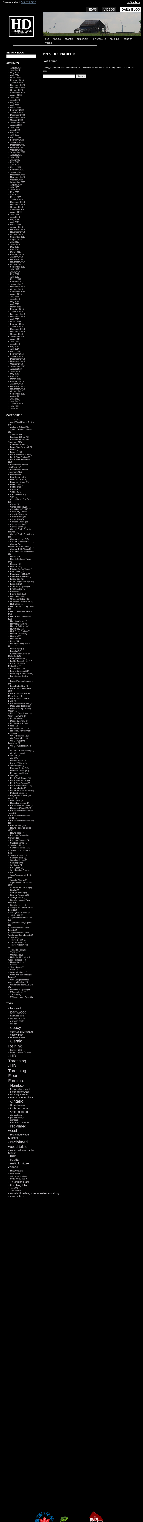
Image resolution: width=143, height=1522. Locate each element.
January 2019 (16, 227)
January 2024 (16, 83)
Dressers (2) (16, 566)
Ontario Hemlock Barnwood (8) (17, 754)
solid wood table (18, 1178)
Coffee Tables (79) (18, 507)
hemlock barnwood (20, 1092)
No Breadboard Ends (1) (21, 728)
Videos (109, 9)
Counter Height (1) (18, 524)
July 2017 (14, 269)
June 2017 (15, 272)
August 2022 (16, 125)
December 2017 (17, 259)
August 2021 (16, 155)
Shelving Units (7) (18, 863)
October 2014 (16, 334)
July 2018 (14, 242)
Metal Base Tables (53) (20, 706)
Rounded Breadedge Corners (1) (18, 836)
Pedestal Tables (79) (19, 771)
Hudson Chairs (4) (18, 634)
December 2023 (17, 85)
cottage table (17, 1021)
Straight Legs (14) (18, 905)
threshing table (19, 1185)
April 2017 (14, 277)
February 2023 (17, 110)
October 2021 (16, 150)
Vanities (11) (15, 965)
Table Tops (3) (16, 915)
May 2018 (14, 247)
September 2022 (17, 122)
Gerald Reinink (15, 1043)
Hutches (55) (16, 639)
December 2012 (17, 386)
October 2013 (16, 364)
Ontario (16, 1101)
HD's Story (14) (17, 629)
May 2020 (14, 192)
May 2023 (14, 102)
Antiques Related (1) (19, 427)
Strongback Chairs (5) (20, 912)
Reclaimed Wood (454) (20, 808)
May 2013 (14, 374)
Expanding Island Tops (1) (22, 581)
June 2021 (15, 160)
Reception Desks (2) (19, 803)
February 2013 (17, 381)
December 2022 (17, 115)
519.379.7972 (28, 2)
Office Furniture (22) (19, 736)
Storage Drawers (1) (19, 895)
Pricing (49, 43)
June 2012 (15, 401)
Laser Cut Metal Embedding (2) (16, 664)
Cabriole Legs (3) (18, 494)
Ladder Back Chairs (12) (21, 661)
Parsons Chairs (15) (19, 768)
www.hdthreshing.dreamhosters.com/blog (34, 1193)
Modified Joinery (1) (19, 721)
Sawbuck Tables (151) (20, 848)
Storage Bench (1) (18, 893)
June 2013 (15, 371)
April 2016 (14, 304)
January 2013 (16, 384)
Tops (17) (14, 937)
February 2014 (17, 354)
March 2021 (15, 167)
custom (13, 1024)
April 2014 (14, 349)
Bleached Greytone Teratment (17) (18, 465)
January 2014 (16, 356)
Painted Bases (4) (18, 761)
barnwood (18, 1012)
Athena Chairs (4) (18, 435)
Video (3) (14, 970)
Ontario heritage (17, 1105)
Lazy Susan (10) (17, 668)
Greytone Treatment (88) (21, 601)
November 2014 (17, 331)
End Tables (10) (17, 571)
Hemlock (17, 1085)
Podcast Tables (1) (18, 793)
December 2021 (17, 145)
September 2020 (17, 182)
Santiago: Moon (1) (18, 845)
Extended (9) (16, 584)
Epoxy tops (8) (17, 579)
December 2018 (17, 229)
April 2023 (14, 105)
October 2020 (16, 180)
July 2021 (14, 157)
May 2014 (14, 346)
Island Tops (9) (17, 649)
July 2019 (14, 214)
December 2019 (17, 202)
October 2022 (16, 120)
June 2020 (15, 189)
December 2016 (17, 287)
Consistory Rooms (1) (20, 512)
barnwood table (17, 1016)
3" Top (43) (15, 419)
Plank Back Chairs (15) (20, 778)
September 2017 (17, 267)
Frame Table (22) (18, 594)
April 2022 (14, 135)
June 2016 (15, 299)
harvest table (16, 1050)
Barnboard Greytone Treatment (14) (18, 441)
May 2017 (14, 274)
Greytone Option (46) (20, 599)
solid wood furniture (18, 1176)
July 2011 (14, 406)
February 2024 (17, 80)
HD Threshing (18, 28)
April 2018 (14, 249)
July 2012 (14, 399)
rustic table (16, 1170)
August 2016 (16, 294)
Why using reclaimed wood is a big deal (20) (18, 981)
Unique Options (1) (18, 962)
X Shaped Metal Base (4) (21, 997)
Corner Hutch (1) (18, 517)
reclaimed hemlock (19, 1122)
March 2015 (15, 321)
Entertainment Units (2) (20, 576)
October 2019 (16, 207)
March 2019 (15, 224)
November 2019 (17, 204)
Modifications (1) (17, 718)
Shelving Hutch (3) (18, 860)
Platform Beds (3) (18, 788)
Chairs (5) (14, 504)
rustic (14, 1159)
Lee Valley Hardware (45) (21, 673)
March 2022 (15, 137)
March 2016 (15, 307)
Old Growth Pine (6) (19, 738)
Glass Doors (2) (17, 596)
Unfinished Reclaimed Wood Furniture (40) (19, 958)
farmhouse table (17, 1037)
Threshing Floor (19, 1181)
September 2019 (17, 209)
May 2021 (14, 162)
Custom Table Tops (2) (20, 549)
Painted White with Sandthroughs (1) (17, 764)
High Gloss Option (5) (20, 631)
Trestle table (15, 1190)
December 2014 (17, 329)
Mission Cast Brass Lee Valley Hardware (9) (20, 714)
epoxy (15, 1027)
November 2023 (17, 88)
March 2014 (15, 351)
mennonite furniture (21, 1097)
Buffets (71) (15, 487)
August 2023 (16, 95)
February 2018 (17, 254)
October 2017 (16, 264)
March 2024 (15, 77)
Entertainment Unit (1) (20, 574)
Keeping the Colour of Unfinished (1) (19, 655)
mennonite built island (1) (21, 703)
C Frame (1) (15, 489)
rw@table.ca (133, 2)
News (92, 9)
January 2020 (16, 199)
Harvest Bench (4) (18, 624)
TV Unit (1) (15, 952)
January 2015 (16, 326)
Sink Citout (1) (16, 868)
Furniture (82, 39)
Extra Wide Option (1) (20, 586)
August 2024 (16, 68)
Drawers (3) (15, 564)
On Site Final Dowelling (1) (22, 750)
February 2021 (17, 170)
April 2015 (14, 319)
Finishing (115, 39)
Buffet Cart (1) (16, 484)
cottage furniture (17, 1018)
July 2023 (14, 97)
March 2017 (15, 279)
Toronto (14, 1188)
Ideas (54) (15, 641)
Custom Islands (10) (19, 539)
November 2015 (17, 316)
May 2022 (14, 132)
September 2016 (17, 292)
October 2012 (16, 391)
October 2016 (16, 289)
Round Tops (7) (17, 833)
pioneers (14, 1120)
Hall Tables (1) (16, 604)
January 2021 (16, 172)
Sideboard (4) (16, 865)
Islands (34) (15, 651)
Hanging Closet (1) (18, 621)
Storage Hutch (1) (18, 897)
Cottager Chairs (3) (19, 522)
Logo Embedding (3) (19, 686)
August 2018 (16, 239)
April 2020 (14, 194)
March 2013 (15, 379)
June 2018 (15, 244)
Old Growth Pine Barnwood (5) (16, 742)
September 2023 (17, 93)
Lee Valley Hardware (19, 1095)
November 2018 (17, 232)
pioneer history (17, 1117)
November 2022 (17, 117)
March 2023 (15, 107)
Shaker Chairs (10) (19, 855)
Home (46, 39)
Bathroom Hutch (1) (19, 445)
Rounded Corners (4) (20, 840)
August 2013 (16, 369)
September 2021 (17, 152)
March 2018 (15, 252)
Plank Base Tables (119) (21, 785)
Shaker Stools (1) (18, 858)
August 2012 (16, 396)
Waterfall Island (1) (18, 972)
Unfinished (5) (16, 955)
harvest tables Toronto (20, 1052)
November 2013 (17, 361)
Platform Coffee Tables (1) (22, 790)
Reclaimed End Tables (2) (22, 805)
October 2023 (16, 90)
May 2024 (14, 72)
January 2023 (16, 112)
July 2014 (14, 341)
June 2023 (15, 100)
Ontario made (19, 1108)
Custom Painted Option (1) (22, 541)
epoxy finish (16, 1034)
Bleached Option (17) (19, 474)
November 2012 (17, 389)
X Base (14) (15, 994)
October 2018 (16, 234)
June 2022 (15, 130)
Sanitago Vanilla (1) (18, 843)
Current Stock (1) (18, 527)
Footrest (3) (15, 591)
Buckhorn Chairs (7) (19, 482)
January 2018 (16, 257)
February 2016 (17, 309)
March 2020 (15, 197)
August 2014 (16, 339)
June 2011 (15, 409)
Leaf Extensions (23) (19, 671)
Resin (13, 1156)
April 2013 (14, 376)
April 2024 (14, 75)
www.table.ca (17, 1196)
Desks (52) (15, 556)
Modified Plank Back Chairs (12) (18, 724)
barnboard (15, 1008)
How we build (99, 39)
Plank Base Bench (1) (20, 783)
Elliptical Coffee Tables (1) (22, 569)
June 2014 (15, 344)
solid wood (15, 1173)
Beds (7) (14, 449)
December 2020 (17, 175)
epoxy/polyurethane (22, 1031)
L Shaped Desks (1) (19, 658)
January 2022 (16, 142)
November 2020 (17, 177)
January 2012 (16, 404)
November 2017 (17, 262)
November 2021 (17, 147)
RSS (19, 1220)
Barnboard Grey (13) (19, 437)
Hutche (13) (15, 636)
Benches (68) (16, 452)
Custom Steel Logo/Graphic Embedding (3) (21, 545)
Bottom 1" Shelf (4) (18, 479)
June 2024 (15, 70)
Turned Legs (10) (18, 950)
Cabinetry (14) (16, 492)
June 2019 (15, 217)
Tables (57, 39)
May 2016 (14, 302)
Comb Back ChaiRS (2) (20, 509)
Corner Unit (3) (17, 519)
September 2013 (17, 366)
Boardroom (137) (18, 477)
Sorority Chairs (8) (18, 880)
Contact (128, 39)
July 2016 (14, 297)
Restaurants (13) (18, 825)
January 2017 (16, 284)
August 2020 (16, 185)
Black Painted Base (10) (21, 454)
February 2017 (17, 282)
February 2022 (17, 140)
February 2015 (17, 324)
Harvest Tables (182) (19, 626)
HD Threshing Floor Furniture (17, 1073)
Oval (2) (14, 758)
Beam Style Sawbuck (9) (21, 447)
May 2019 (14, 219)
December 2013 (17, 359)
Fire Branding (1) (18, 589)
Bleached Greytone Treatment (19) (18, 470)
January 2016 (16, 311)
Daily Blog (131, 9)
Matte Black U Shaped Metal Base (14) (19, 694)
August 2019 (16, 212)
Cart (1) (13, 497)
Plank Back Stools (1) (20, 780)
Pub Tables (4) (16, 800)
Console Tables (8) (18, 514)
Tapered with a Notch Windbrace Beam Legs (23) (20, 933)
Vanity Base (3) (17, 967)
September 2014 (17, 336)
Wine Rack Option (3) (20, 989)
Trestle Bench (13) (18, 940)
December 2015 (17, 314)
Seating (69, 39)
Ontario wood (19, 1111)
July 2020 (14, 187)
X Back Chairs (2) (18, 992)
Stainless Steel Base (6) (21, 888)
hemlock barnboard (20, 1089)
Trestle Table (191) (18, 942)
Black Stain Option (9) (20, 457)
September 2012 (17, 394)
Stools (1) (14, 890)
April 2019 (14, 222)
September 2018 (17, 237)
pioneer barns (16, 1115)
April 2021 (14, 165)
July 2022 (14, 127)
